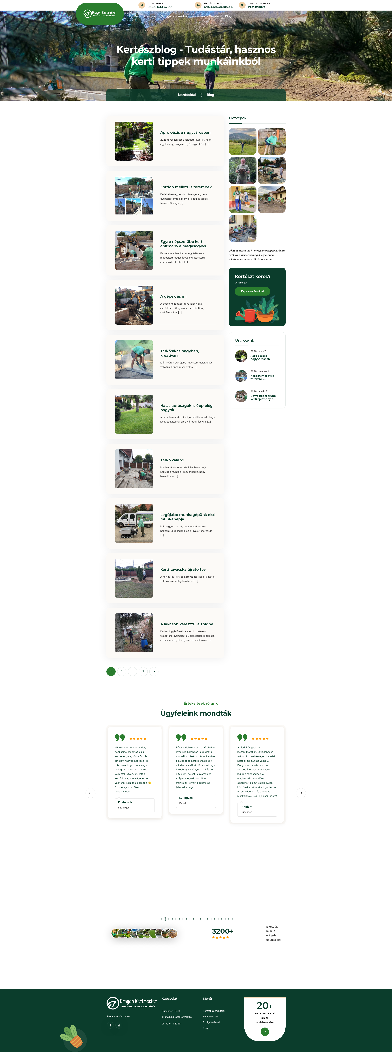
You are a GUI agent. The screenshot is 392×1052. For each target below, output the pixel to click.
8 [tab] (186, 919)
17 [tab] (218, 919)
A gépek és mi (173, 296)
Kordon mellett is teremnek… (187, 187)
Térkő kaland (172, 460)
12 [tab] (200, 919)
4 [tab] (172, 919)
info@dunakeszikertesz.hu (218, 6)
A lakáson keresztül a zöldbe (186, 624)
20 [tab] (228, 919)
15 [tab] (211, 919)
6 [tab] (179, 919)
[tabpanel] (134, 773)
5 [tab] (175, 919)
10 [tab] (193, 919)
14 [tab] (207, 919)
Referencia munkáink (214, 1010)
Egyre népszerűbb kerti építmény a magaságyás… (184, 243)
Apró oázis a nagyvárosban (185, 132)
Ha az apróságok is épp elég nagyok (186, 407)
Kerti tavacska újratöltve (183, 569)
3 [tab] (168, 919)
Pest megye (256, 7)
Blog (205, 1028)
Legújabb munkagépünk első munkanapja (187, 516)
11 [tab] (197, 919)
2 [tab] (165, 919)
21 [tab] (232, 919)
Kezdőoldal (187, 95)
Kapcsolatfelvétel (252, 291)
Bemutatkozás (210, 1016)
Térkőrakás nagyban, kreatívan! (179, 353)
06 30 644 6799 (160, 7)
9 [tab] (189, 919)
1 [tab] (161, 919)
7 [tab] (182, 919)
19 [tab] (225, 919)
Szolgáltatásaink (212, 1022)
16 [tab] (214, 919)
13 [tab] (204, 919)
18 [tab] (221, 919)
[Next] (153, 671)
